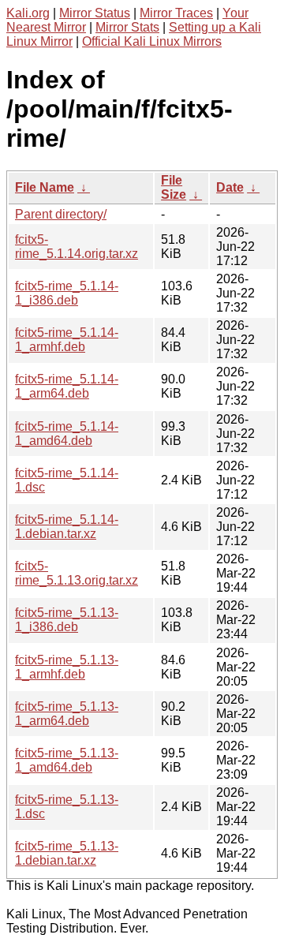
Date (230, 187)
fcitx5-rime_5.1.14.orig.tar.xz (76, 246)
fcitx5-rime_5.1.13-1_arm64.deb (66, 713)
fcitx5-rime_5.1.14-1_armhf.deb (66, 339)
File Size (173, 187)
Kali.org (28, 13)
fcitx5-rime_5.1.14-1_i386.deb (66, 293)
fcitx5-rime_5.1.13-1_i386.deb (66, 620)
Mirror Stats (127, 27)
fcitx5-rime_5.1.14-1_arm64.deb (66, 386)
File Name (44, 187)
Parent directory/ (60, 214)
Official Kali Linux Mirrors (152, 41)
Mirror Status (94, 13)
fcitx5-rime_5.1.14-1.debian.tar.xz (66, 526)
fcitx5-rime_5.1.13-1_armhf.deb (66, 667)
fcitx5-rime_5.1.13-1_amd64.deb (66, 760)
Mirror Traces (176, 13)
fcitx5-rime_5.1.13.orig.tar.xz (76, 573)
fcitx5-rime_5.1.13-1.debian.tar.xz (66, 853)
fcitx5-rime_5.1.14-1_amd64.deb (66, 433)
